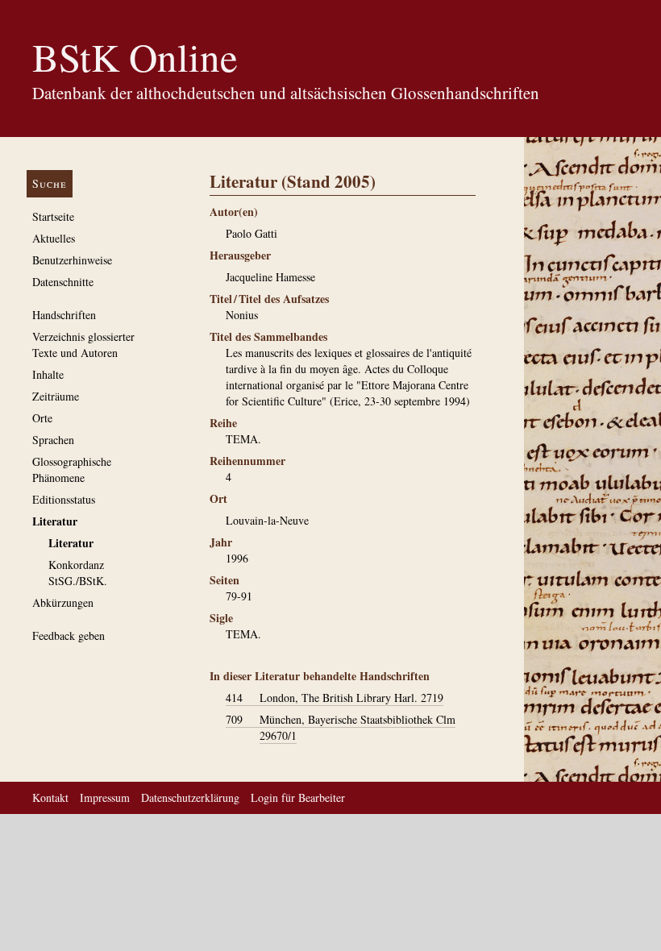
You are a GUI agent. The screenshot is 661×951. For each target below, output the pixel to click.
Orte (42, 418)
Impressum (105, 797)
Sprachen (53, 439)
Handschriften (64, 314)
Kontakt (50, 797)
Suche (49, 183)
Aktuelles (53, 238)
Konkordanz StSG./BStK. (77, 572)
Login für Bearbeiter (298, 797)
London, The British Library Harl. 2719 (334, 697)
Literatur (54, 521)
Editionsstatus (63, 499)
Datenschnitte (63, 281)
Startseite (53, 216)
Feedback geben (68, 635)
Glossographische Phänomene (71, 469)
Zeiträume (55, 396)
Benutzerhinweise (72, 260)
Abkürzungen (63, 602)
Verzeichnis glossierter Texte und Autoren (83, 344)
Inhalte (48, 374)
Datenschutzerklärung (190, 797)
